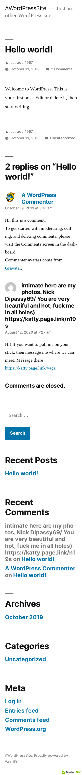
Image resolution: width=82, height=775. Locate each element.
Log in (13, 701)
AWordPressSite (25, 8)
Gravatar (13, 268)
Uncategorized (62, 138)
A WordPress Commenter (40, 568)
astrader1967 (21, 62)
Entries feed (22, 710)
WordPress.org (25, 728)
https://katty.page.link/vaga (30, 368)
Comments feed (27, 719)
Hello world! (21, 473)
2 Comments (61, 69)
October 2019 (24, 617)
